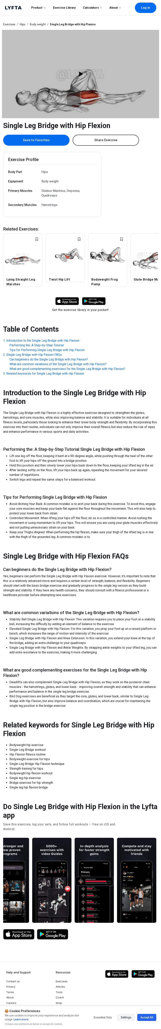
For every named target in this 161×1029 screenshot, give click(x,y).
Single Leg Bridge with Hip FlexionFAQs (34, 355)
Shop (59, 1002)
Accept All (146, 1017)
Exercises (9, 24)
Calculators (91, 7)
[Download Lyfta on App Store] (67, 301)
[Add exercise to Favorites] (36, 239)
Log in (145, 7)
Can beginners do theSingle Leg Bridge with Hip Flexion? (48, 359)
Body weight (38, 24)
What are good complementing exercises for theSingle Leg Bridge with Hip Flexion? (67, 369)
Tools (59, 992)
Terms (10, 992)
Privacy (10, 986)
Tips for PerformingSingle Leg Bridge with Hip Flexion (47, 350)
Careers (11, 1002)
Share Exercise (105, 140)
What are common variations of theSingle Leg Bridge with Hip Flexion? (58, 364)
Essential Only (103, 1017)
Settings (126, 1017)
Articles (60, 986)
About (113, 7)
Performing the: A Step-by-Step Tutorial (36, 345)
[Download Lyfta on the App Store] (19, 934)
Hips (22, 24)
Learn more (20, 1019)
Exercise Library (64, 7)
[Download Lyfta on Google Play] (94, 301)
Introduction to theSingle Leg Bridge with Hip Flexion (42, 340)
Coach (60, 997)
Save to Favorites (36, 140)
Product (36, 7)
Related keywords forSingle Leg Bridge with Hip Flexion (45, 373)
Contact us (13, 981)
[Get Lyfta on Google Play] (52, 934)
